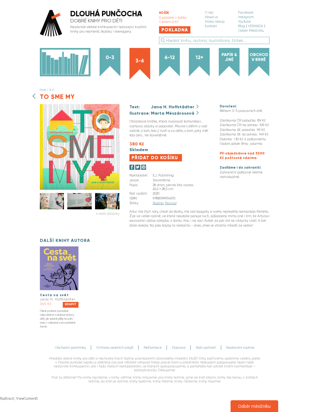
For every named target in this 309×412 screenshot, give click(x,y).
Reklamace (153, 348)
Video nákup (215, 22)
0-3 (110, 57)
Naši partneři (206, 348)
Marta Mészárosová (173, 113)
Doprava (179, 348)
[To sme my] (79, 189)
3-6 (139, 61)
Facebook (245, 12)
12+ (199, 57)
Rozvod (171, 203)
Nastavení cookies (240, 348)
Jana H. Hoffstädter (173, 106)
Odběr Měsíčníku (251, 31)
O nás (209, 12)
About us (211, 17)
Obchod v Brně (259, 57)
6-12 (169, 57)
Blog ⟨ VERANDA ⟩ (251, 26)
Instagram (246, 17)
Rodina (158, 203)
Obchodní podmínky (70, 348)
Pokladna (174, 30)
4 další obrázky (107, 214)
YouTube (244, 22)
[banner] (94, 23)
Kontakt (211, 26)
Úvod (43, 89)
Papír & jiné (229, 57)
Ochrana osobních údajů (114, 348)
